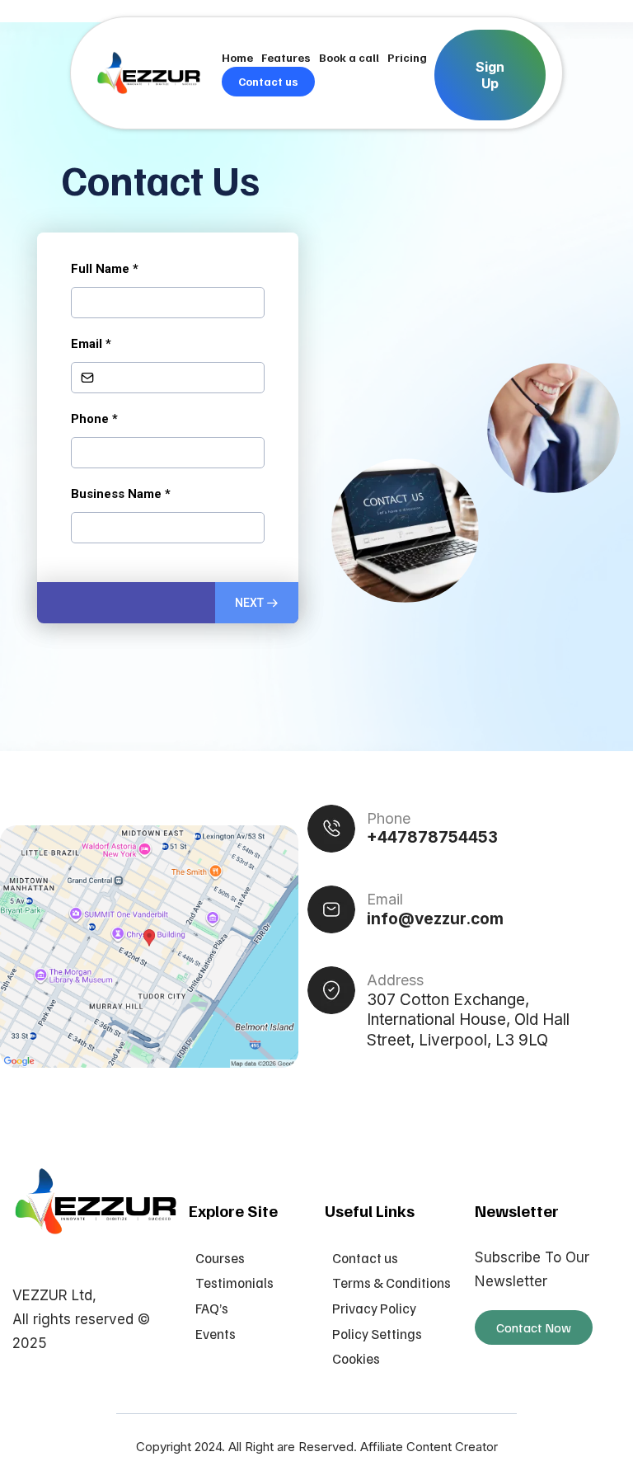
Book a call (349, 57)
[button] (257, 602)
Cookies (356, 1358)
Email (91, 343)
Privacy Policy (374, 1308)
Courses (220, 1257)
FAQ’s (211, 1308)
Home (237, 57)
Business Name (121, 493)
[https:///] (96, 1201)
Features (286, 57)
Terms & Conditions (391, 1282)
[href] (149, 946)
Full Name (104, 268)
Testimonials (234, 1282)
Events (215, 1333)
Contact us (268, 81)
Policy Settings (377, 1333)
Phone (94, 418)
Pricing (407, 57)
